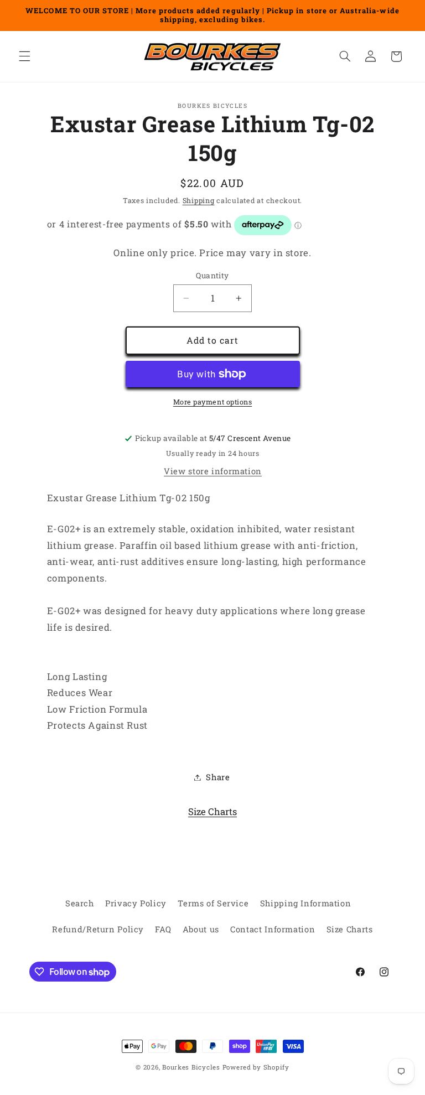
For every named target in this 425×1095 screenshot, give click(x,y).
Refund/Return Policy (98, 929)
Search (79, 903)
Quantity (212, 276)
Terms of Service (213, 903)
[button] (24, 56)
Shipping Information (305, 903)
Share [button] (218, 777)
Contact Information (272, 929)
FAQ (163, 929)
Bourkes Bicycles (191, 1067)
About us (201, 929)
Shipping (199, 200)
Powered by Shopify (255, 1067)
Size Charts (212, 811)
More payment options (212, 401)
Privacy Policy (136, 903)
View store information (213, 471)
